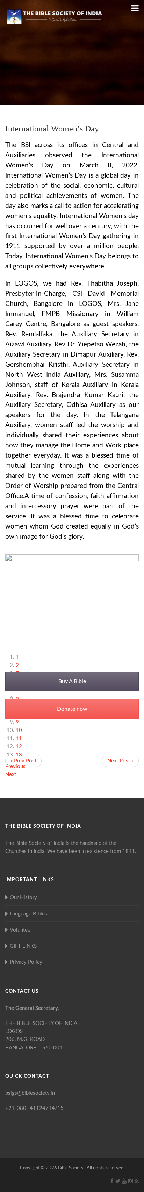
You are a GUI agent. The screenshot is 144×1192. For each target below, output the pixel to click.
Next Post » (120, 760)
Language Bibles (28, 914)
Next (10, 774)
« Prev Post (23, 760)
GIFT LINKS (23, 946)
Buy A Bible (72, 681)
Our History (23, 897)
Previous (15, 766)
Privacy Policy (26, 962)
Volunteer (21, 930)
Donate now (72, 709)
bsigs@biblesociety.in (30, 1093)
